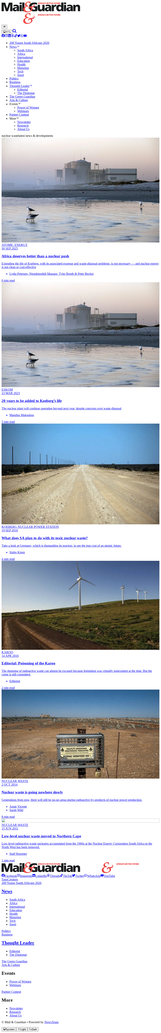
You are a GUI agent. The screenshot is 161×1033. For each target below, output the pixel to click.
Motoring (15, 917)
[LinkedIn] (9, 36)
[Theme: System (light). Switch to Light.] (7, 32)
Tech (12, 920)
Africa (13, 903)
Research (15, 1012)
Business (7, 934)
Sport (12, 924)
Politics (6, 931)
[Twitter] (18, 36)
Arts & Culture (11, 965)
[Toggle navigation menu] (4, 27)
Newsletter (16, 1008)
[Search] (14, 32)
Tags (4, 879)
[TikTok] (15, 36)
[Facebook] (3, 36)
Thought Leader (18, 942)
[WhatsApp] (22, 36)
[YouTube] (25, 36)
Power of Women (20, 981)
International (17, 906)
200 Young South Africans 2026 (21, 883)
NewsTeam (51, 1022)
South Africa (17, 899)
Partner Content (11, 991)
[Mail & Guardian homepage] (80, 13)
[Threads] (12, 36)
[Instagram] (6, 36)
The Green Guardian (14, 961)
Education (15, 910)
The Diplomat (18, 954)
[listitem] (9, 876)
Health (13, 913)
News (7, 891)
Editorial (14, 951)
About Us (15, 1015)
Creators (12, 879)
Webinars (15, 985)
